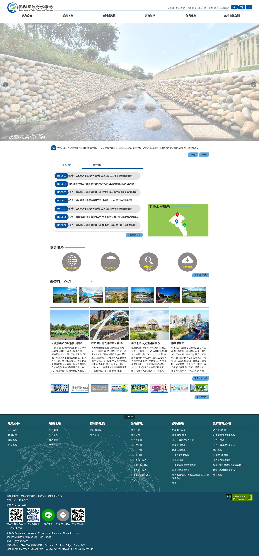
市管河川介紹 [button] (60, 276)
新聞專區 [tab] (97, 159)
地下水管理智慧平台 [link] (182, 464)
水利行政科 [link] (136, 444)
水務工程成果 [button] (159, 201)
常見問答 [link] (202, 8)
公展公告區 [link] (218, 434)
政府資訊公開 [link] (232, 15)
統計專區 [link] (217, 444)
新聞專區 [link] (12, 434)
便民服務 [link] (191, 15)
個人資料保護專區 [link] (222, 454)
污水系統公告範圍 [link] (181, 449)
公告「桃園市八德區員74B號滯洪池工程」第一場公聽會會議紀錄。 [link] (95, 203)
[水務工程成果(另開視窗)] (178, 219)
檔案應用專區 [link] (178, 439)
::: (1, 3)
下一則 (253, 82)
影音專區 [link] (12, 439)
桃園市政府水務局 (30, 7)
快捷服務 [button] (57, 242)
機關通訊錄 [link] (109, 15)
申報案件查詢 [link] (178, 424)
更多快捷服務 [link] (200, 269)
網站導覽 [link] (180, 8)
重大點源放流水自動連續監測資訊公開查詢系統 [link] (190, 471)
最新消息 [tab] (66, 159)
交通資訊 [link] (94, 429)
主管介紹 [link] (53, 439)
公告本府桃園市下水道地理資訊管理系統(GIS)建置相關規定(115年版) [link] (96, 178)
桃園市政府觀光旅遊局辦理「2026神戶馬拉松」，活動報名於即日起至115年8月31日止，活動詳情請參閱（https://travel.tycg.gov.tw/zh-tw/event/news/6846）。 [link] (128, 142)
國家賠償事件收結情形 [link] (224, 464)
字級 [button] (234, 7)
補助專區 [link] (217, 469)
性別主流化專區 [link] (220, 449)
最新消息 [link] (12, 424)
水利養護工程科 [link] (138, 454)
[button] (129, 79)
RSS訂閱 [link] (12, 429)
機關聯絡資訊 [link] (96, 424)
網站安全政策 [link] (28, 490)
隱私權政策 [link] (12, 490)
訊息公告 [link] (27, 15)
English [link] (212, 8)
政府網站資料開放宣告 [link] (50, 490)
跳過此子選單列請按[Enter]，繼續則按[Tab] (231, 4)
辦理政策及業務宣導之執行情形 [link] (228, 459)
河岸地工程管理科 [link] (140, 459)
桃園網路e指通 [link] (179, 429)
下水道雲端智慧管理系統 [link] (184, 459)
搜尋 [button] (249, 7)
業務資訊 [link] (150, 15)
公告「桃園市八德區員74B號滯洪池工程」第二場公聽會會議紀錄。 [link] (95, 170)
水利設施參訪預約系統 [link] (183, 434)
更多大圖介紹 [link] (200, 373)
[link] (71, 256)
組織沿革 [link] (53, 429)
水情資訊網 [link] (177, 454)
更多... (134, 474)
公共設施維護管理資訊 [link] (224, 439)
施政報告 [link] (135, 429)
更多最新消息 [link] (134, 230)
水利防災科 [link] (136, 439)
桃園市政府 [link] (224, 8)
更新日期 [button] (11, 494)
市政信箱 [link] (191, 8)
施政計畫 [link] (135, 424)
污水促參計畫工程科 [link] (141, 469)
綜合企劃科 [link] (136, 434)
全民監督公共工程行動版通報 (16, 520)
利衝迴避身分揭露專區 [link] (224, 429)
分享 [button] (241, 7)
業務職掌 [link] (53, 434)
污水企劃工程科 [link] (138, 464)
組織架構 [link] (53, 424)
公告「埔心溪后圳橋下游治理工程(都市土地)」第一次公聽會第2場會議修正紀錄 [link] (99, 211)
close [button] (130, 411)
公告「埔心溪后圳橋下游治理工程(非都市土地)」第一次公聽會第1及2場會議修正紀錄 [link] (99, 219)
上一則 (5, 82)
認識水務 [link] (68, 15)
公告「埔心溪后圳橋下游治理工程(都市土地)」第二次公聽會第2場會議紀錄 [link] (99, 186)
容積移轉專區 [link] (178, 444)
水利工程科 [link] (136, 449)
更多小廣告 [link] (202, 391)
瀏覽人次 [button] (11, 499)
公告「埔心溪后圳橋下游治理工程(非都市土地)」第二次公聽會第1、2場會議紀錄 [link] (99, 195)
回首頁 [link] (171, 8)
